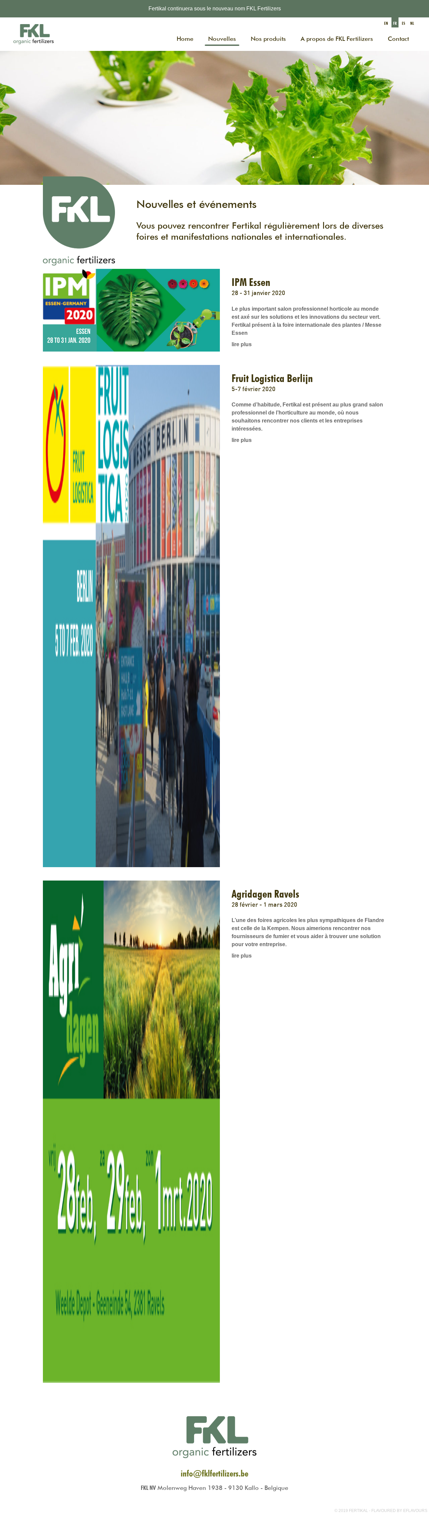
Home (185, 38)
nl (412, 23)
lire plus (242, 344)
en (386, 23)
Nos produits (268, 38)
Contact (398, 38)
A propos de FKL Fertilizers (337, 38)
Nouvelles (222, 38)
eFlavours (415, 1510)
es (403, 23)
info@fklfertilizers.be (214, 1473)
